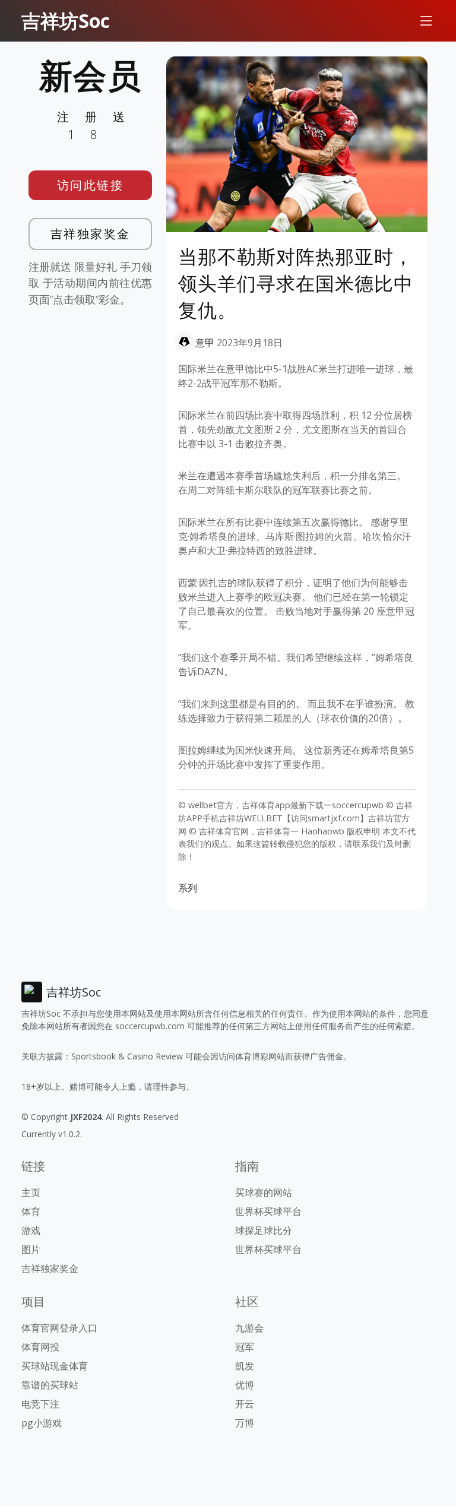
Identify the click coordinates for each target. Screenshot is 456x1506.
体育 (30, 1211)
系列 (187, 887)
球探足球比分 (263, 1230)
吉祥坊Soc (65, 20)
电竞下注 (40, 1403)
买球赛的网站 (263, 1192)
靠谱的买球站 (49, 1384)
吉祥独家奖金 (90, 234)
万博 (244, 1422)
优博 (244, 1384)
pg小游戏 (41, 1422)
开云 (244, 1403)
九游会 (249, 1327)
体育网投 (40, 1346)
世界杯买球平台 (268, 1211)
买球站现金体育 (54, 1365)
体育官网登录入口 (59, 1327)
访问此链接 (90, 185)
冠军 (244, 1346)
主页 (30, 1192)
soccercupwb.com (150, 1026)
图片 (30, 1249)
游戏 (30, 1230)
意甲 (204, 342)
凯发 (244, 1365)
